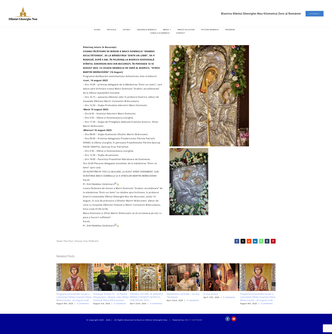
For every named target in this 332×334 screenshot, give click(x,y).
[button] (58, 293)
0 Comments (83, 322)
